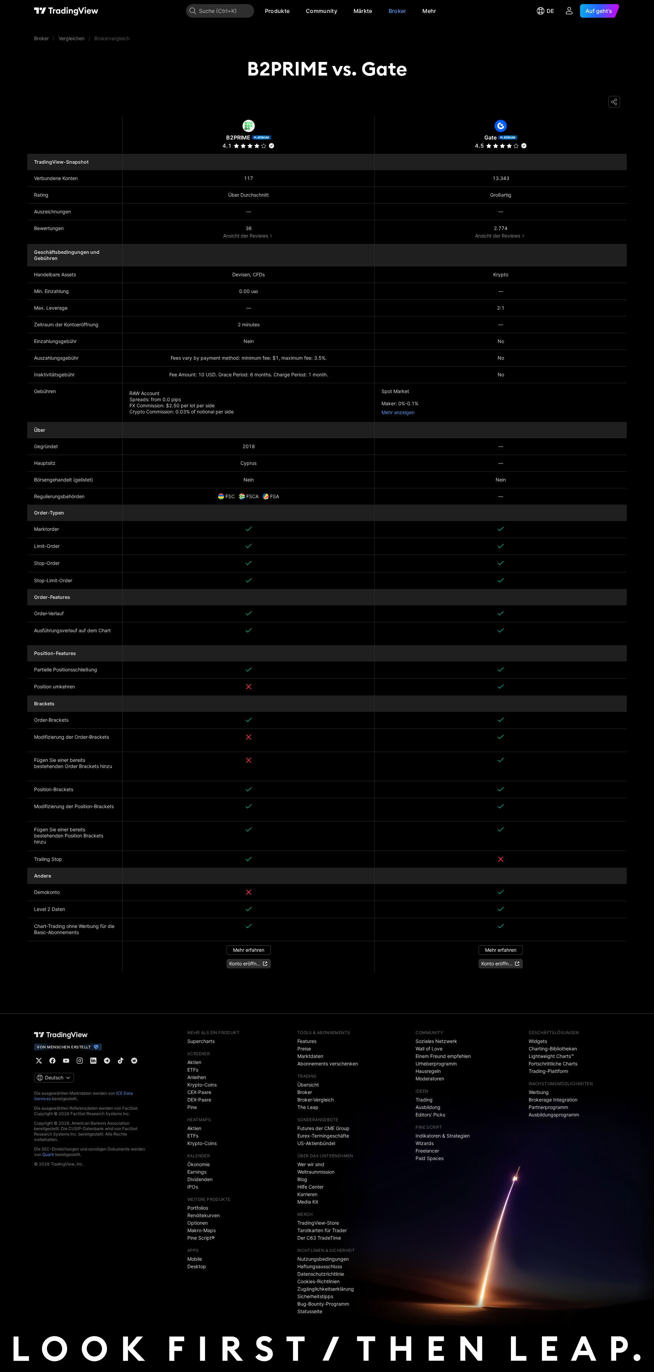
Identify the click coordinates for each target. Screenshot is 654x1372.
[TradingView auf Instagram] (79, 1060)
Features (306, 1041)
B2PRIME (238, 137)
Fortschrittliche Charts (553, 1063)
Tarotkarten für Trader (322, 1230)
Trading (424, 1099)
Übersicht (308, 1085)
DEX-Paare (199, 1099)
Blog (302, 1179)
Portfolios (197, 1208)
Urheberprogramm (436, 1063)
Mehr (429, 10)
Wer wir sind (310, 1164)
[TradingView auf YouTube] (66, 1060)
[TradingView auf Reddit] (134, 1060)
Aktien (194, 1062)
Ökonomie (198, 1164)
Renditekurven (203, 1215)
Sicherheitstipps (315, 1296)
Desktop (196, 1266)
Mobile (194, 1259)
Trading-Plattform (548, 1071)
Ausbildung (428, 1107)
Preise (304, 1048)
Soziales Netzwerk (436, 1041)
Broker (397, 10)
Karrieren (307, 1194)
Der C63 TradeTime (319, 1238)
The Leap (307, 1107)
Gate (490, 137)
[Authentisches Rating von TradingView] (271, 146)
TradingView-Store (318, 1223)
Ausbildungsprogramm (554, 1114)
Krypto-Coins (202, 1085)
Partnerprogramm (548, 1107)
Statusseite (309, 1311)
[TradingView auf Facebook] (52, 1060)
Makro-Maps (201, 1230)
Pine (192, 1107)
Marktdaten (310, 1056)
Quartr (48, 1154)
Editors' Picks (430, 1114)
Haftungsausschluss (319, 1266)
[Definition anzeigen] (63, 529)
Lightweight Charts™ (551, 1056)
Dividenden (200, 1179)
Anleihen (196, 1077)
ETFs (192, 1070)
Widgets (538, 1041)
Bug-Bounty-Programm (323, 1304)
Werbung (539, 1092)
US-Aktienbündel (316, 1143)
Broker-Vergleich (315, 1099)
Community (321, 10)
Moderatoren (430, 1078)
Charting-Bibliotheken (553, 1048)
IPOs (192, 1187)
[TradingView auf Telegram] (107, 1060)
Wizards (425, 1143)
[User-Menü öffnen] (569, 11)
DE (550, 10)
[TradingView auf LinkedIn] (93, 1060)
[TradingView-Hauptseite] (61, 1035)
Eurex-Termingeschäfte (323, 1136)
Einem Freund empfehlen (443, 1056)
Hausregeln (428, 1071)
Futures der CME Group (323, 1128)
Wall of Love (429, 1048)
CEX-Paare (199, 1092)
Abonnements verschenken (327, 1063)
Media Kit (307, 1202)
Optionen (197, 1223)
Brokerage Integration (553, 1099)
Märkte (363, 10)
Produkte (277, 10)
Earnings (196, 1172)
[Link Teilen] (614, 102)
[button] (295, 11)
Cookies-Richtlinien (318, 1281)
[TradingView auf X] (39, 1060)
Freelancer (427, 1151)
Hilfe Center (310, 1187)
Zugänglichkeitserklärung (325, 1289)
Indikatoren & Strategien (443, 1136)
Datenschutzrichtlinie (320, 1274)
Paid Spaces (429, 1158)
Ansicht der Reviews (245, 236)
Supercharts (201, 1041)
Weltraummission (315, 1172)
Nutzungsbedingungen (323, 1259)
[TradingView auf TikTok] (120, 1060)
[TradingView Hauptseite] (66, 11)
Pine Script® (201, 1238)
